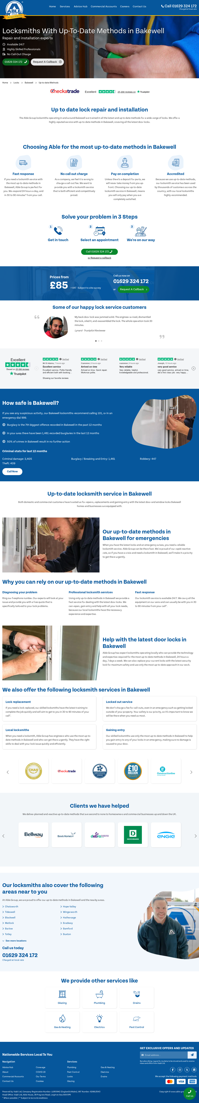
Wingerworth (69, 912)
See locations (15, 940)
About (5, 1072)
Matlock (9, 923)
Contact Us (8, 1081)
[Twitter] (187, 1070)
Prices (55, 277)
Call (180, 6)
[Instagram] (179, 1070)
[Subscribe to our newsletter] (192, 1055)
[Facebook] (172, 1070)
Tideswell (10, 912)
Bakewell (29, 83)
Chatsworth (11, 906)
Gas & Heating (108, 1067)
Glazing (70, 1081)
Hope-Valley (69, 906)
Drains (104, 1076)
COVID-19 (40, 1072)
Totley (8, 934)
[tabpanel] (99, 326)
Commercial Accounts (13, 1076)
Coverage (40, 1067)
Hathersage (69, 917)
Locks (16, 83)
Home (5, 83)
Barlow (9, 928)
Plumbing (71, 1067)
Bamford (67, 928)
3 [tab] (101, 341)
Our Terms (41, 1076)
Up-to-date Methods (48, 83)
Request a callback (45, 62)
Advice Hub (7, 1067)
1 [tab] (96, 341)
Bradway (67, 923)
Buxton (66, 934)
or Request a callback (99, 257)
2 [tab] (98, 341)
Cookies (40, 1081)
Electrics (105, 1072)
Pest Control (73, 1072)
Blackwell (10, 917)
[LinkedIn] (194, 1070)
